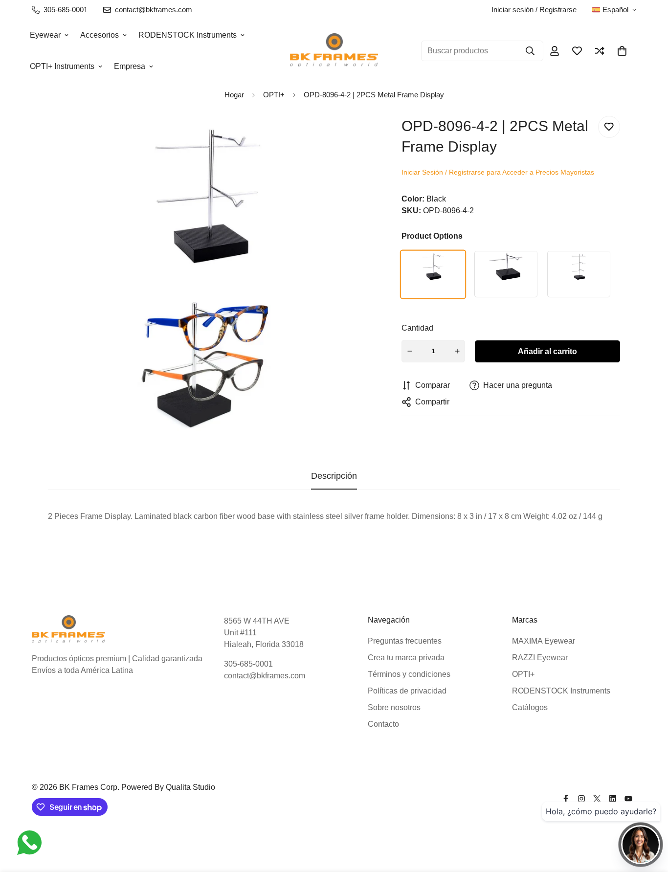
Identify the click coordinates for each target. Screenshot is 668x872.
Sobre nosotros (394, 707)
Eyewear (45, 35)
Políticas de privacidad (407, 691)
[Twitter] (597, 799)
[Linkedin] (613, 799)
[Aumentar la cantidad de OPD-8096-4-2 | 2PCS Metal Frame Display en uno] (457, 351)
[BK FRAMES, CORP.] (334, 50)
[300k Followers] (566, 799)
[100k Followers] (581, 799)
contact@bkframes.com (264, 675)
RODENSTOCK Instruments (187, 35)
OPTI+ (523, 674)
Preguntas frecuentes (405, 641)
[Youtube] (628, 799)
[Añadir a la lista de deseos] (609, 127)
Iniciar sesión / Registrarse (534, 9)
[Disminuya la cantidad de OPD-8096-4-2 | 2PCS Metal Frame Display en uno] (410, 351)
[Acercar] (349, 137)
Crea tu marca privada (406, 657)
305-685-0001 (248, 664)
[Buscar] (530, 51)
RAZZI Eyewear (540, 657)
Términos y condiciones (409, 674)
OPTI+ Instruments (62, 66)
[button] (622, 51)
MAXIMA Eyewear (543, 641)
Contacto (383, 724)
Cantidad (417, 328)
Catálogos (530, 707)
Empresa (129, 66)
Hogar (234, 94)
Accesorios (99, 35)
